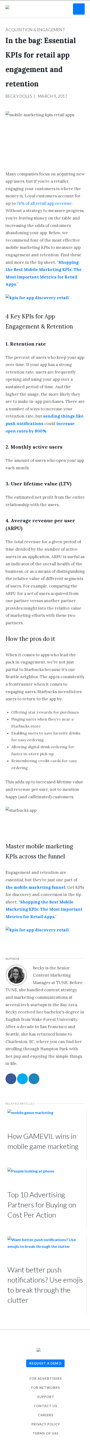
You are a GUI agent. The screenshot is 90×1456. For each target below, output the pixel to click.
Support (45, 1397)
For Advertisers (46, 1378)
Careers (46, 1415)
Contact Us (45, 1406)
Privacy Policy (45, 1424)
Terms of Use (46, 1433)
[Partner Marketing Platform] (9, 7)
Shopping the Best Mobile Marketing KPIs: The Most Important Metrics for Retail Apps (44, 909)
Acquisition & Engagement (35, 29)
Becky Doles (19, 96)
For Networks (45, 1388)
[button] (79, 9)
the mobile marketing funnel (35, 887)
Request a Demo (45, 1363)
